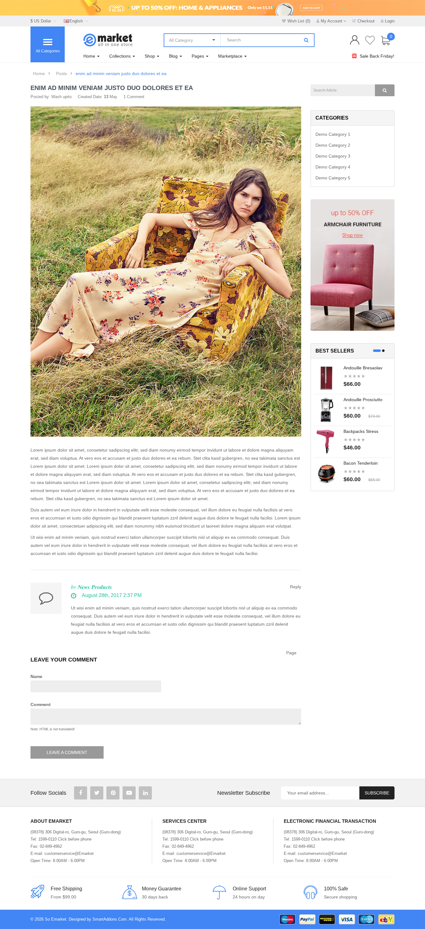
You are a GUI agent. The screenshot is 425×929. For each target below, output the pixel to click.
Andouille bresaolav (362, 367)
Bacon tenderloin (360, 463)
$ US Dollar (42, 21)
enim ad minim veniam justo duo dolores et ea (121, 73)
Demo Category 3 (332, 156)
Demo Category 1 (332, 134)
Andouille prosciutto (362, 399)
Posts (61, 73)
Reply (295, 586)
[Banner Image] (353, 264)
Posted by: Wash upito (51, 96)
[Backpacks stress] (326, 441)
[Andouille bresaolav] (326, 377)
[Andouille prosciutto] (326, 409)
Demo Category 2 (332, 145)
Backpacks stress (360, 431)
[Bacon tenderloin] (326, 473)
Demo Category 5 (332, 177)
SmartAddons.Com (109, 919)
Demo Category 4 (332, 166)
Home (39, 73)
